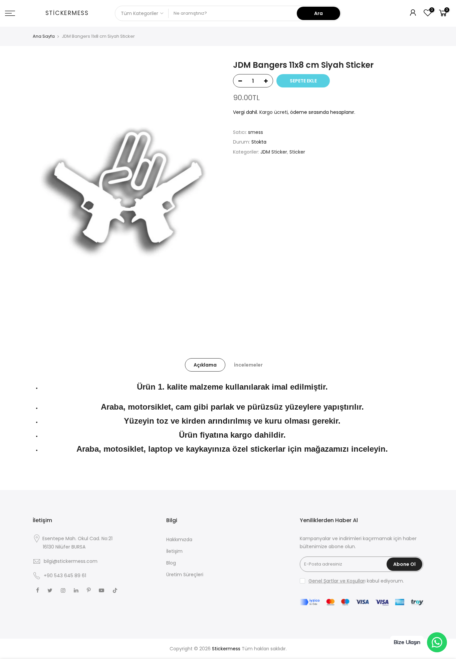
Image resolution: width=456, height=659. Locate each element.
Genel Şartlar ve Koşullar (336, 581)
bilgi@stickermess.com (70, 561)
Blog (171, 563)
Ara (318, 13)
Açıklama (205, 365)
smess (255, 132)
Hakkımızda (179, 539)
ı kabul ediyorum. (356, 581)
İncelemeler (248, 365)
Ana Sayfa (44, 36)
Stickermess (67, 13)
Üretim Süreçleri (184, 574)
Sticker (297, 152)
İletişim (174, 551)
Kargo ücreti (273, 112)
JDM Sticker (273, 152)
